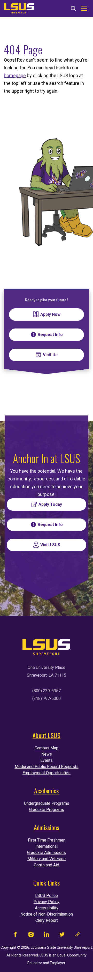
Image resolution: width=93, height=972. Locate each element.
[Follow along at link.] (77, 935)
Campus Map (46, 748)
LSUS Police (46, 895)
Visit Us (50, 354)
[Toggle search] (73, 9)
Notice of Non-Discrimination (46, 914)
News (46, 754)
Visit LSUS (50, 544)
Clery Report (46, 920)
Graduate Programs (46, 809)
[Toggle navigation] (84, 8)
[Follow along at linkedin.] (46, 935)
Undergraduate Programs (46, 803)
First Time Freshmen (46, 840)
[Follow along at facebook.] (15, 935)
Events (46, 760)
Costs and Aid (46, 865)
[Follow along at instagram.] (31, 935)
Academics (46, 790)
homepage (15, 75)
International (46, 846)
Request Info (50, 334)
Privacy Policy (46, 901)
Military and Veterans (46, 858)
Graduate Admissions (46, 852)
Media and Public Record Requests (47, 766)
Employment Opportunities (46, 772)
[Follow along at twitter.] (62, 935)
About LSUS (46, 735)
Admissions (46, 827)
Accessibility (46, 907)
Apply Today (50, 504)
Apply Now (50, 314)
